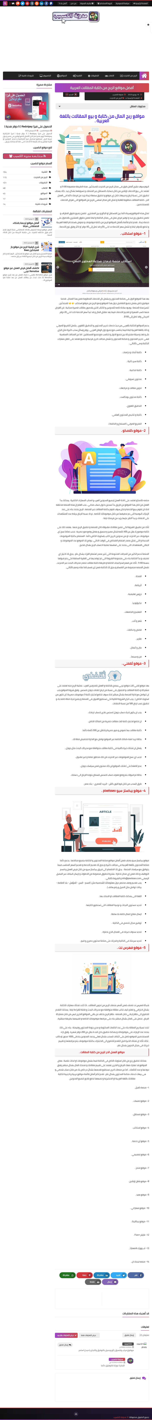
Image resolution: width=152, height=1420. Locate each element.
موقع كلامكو (132, 430)
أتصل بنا (63, 3)
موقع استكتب (139, 1128)
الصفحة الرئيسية (141, 3)
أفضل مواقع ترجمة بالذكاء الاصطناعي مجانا (26, 224)
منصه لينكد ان (138, 1261)
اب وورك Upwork (137, 1248)
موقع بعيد (141, 1194)
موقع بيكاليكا (138, 1221)
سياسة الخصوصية (122, 3)
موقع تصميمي (139, 1154)
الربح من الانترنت (130, 76)
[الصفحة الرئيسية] (144, 76)
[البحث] (5, 3)
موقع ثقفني (132, 663)
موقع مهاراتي (138, 1208)
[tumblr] (32, 3)
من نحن (73, 3)
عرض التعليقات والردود (65, 1335)
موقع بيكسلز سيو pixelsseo (122, 790)
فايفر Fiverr (139, 1235)
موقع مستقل (139, 1114)
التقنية (79, 76)
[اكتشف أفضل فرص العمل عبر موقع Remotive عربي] (46, 267)
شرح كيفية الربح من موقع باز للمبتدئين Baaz (25, 248)
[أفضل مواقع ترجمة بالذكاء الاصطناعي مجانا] (46, 222)
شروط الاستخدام (105, 3)
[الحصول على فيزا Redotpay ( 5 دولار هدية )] (27, 107)
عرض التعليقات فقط (88, 1335)
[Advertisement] (76, 48)
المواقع (63, 76)
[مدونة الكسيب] (76, 16)
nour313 (128, 1344)
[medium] (13, 3)
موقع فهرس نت (129, 947)
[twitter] (22, 3)
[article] (80, 1299)
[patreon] (18, 3)
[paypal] (51, 3)
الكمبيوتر (46, 76)
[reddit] (37, 3)
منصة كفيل (140, 1087)
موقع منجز (141, 1168)
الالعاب (111, 76)
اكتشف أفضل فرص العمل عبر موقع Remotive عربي (21, 269)
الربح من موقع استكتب (85, 303)
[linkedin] (41, 3)
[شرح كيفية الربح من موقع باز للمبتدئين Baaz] (46, 246)
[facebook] (46, 3)
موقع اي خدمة (139, 1141)
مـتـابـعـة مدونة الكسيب (27, 156)
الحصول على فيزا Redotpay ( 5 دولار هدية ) (28, 126)
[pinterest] (27, 3)
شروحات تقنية (27, 76)
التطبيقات (94, 76)
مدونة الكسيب (117, 1359)
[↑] (76, 1414)
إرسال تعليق (63, 1344)
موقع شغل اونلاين (137, 1181)
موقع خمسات (139, 1101)
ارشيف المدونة (86, 3)
